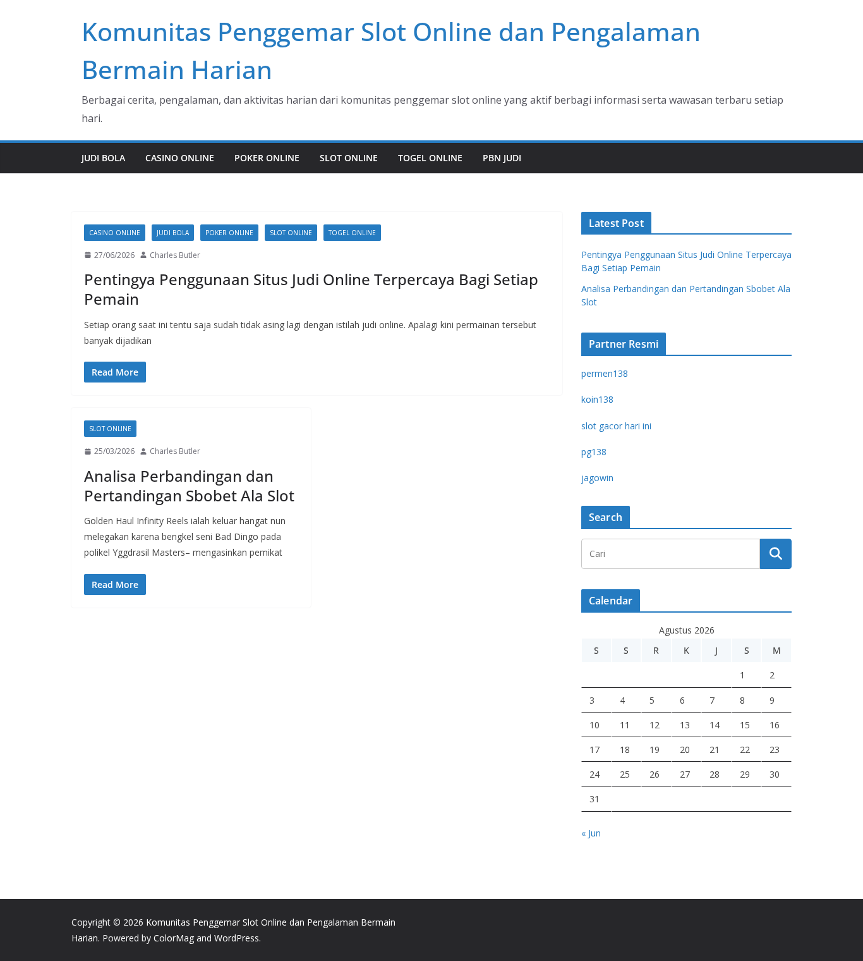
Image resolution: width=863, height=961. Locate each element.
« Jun (591, 833)
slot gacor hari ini (616, 426)
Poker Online (266, 158)
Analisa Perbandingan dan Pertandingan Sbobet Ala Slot (189, 485)
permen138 (604, 373)
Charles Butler (175, 255)
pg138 (594, 452)
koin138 (597, 399)
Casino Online (179, 158)
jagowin (597, 478)
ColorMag (174, 938)
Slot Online (349, 158)
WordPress (236, 938)
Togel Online (430, 158)
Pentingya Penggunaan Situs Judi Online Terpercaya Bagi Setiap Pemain (311, 289)
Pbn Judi (502, 158)
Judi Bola (103, 158)
